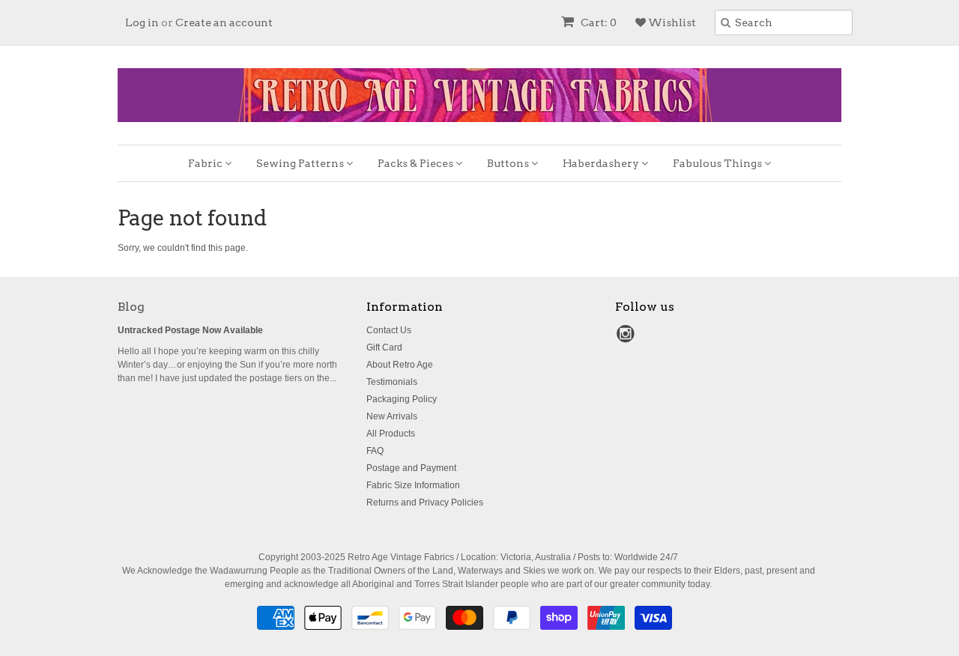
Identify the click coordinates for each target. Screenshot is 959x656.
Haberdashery (602, 163)
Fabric (206, 163)
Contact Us (388, 330)
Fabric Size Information (413, 485)
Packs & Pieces (417, 163)
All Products (390, 433)
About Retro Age (399, 364)
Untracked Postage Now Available (190, 330)
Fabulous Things (718, 163)
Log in (142, 22)
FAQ (375, 451)
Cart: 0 (597, 22)
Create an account (224, 22)
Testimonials (391, 382)
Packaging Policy (401, 399)
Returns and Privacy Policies (424, 502)
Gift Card (384, 347)
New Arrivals (391, 416)
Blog (131, 307)
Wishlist (671, 22)
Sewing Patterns (301, 163)
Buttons (509, 163)
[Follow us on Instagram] (628, 338)
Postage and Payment (411, 468)
